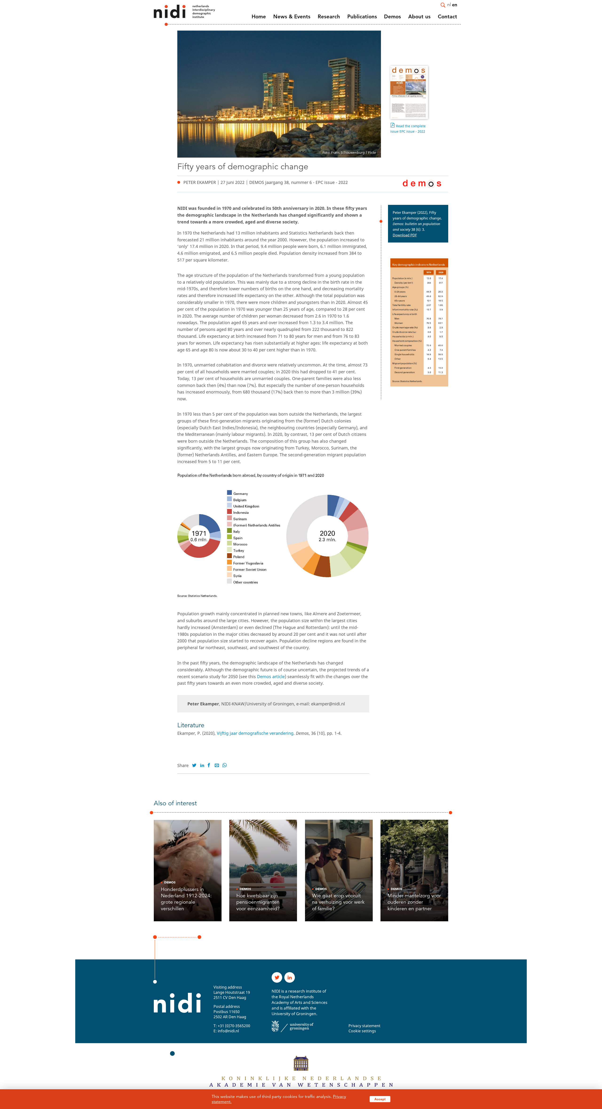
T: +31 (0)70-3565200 (232, 1025)
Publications (362, 16)
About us (419, 16)
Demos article (271, 676)
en (454, 4)
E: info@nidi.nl (226, 1030)
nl (449, 4)
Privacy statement (364, 1025)
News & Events (291, 16)
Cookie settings (362, 1030)
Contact (447, 16)
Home (259, 16)
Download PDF (405, 235)
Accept (380, 1099)
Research (329, 16)
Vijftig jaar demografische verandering (255, 733)
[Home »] (178, 15)
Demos (392, 16)
